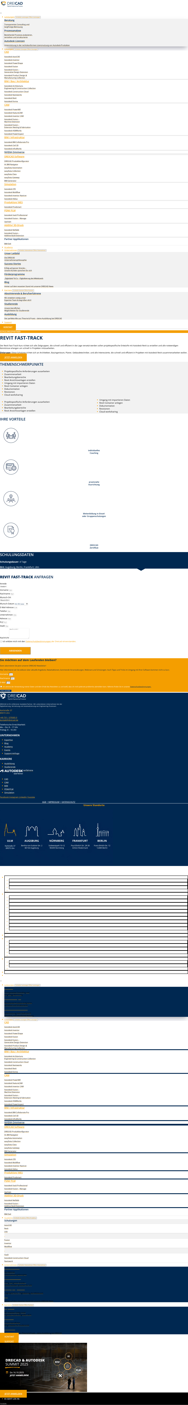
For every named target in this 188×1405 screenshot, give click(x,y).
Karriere (8, 959)
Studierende (20, 965)
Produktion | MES (23, 925)
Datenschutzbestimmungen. (140, 687)
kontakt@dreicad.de (9, 720)
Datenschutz (68, 802)
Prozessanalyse (22, 887)
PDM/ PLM (10, 210)
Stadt (2, 626)
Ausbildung (20, 968)
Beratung (19, 884)
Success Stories (22, 949)
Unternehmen (6, 614)
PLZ (2, 622)
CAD (6, 51)
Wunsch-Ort (5, 597)
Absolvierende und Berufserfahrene (31, 962)
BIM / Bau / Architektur (16, 81)
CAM (6, 104)
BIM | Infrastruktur (23, 911)
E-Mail (3, 682)
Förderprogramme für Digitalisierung (31, 952)
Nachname (5, 593)
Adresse (4, 618)
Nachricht (4, 637)
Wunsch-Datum (7, 603)
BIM (16, 907)
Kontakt (8, 975)
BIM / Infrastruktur (14, 137)
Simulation (10, 184)
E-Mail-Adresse (7, 607)
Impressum (53, 802)
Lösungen (9, 894)
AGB (44, 802)
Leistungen (10, 877)
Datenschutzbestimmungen (38, 641)
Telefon (3, 611)
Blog (16, 955)
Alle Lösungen (21, 897)
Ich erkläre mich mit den (39, 641)
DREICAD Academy (13, 935)
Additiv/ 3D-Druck (14, 225)
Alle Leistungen (21, 880)
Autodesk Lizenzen (23, 890)
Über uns (19, 942)
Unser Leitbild (21, 945)
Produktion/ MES (13, 202)
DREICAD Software (14, 156)
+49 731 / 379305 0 (8, 717)
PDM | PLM (20, 928)
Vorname (4, 590)
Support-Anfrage (12, 972)
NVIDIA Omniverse (23, 921)
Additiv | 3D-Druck (23, 931)
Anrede (3, 583)
